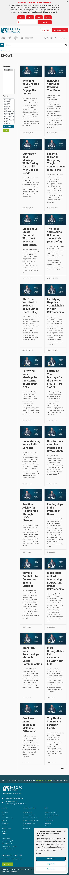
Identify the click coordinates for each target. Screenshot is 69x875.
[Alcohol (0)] (8, 118)
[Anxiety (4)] (8, 123)
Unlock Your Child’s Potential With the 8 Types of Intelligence (29, 236)
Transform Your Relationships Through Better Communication (32, 656)
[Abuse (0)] (8, 101)
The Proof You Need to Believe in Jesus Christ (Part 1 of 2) (30, 306)
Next (63, 768)
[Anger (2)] (8, 122)
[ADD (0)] (8, 105)
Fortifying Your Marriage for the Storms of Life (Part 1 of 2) (54, 379)
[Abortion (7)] (8, 100)
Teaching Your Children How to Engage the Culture (30, 87)
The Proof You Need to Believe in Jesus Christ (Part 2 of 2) (55, 235)
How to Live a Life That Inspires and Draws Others (55, 446)
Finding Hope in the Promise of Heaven (55, 509)
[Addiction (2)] (8, 106)
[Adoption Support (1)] (8, 110)
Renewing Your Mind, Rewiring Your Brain (53, 85)
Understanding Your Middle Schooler (31, 444)
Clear (6, 130)
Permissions (13, 871)
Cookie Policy (5, 871)
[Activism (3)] (8, 103)
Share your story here (43, 780)
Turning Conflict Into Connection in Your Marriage (30, 579)
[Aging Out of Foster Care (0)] (8, 117)
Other (45, 22)
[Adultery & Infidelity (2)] (8, 113)
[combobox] (33, 45)
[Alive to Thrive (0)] (8, 120)
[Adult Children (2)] (8, 112)
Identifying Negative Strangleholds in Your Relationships (55, 306)
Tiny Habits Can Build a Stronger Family (54, 723)
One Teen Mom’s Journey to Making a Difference (29, 725)
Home (2, 51)
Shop (46, 808)
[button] (2, 45)
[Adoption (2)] (8, 108)
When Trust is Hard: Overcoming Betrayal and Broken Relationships (55, 581)
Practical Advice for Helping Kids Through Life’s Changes (30, 512)
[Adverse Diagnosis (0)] (8, 115)
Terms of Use (28, 869)
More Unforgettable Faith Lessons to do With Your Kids (55, 656)
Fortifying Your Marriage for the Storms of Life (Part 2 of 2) (30, 379)
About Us (5, 808)
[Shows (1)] (8, 70)
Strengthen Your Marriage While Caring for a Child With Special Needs (30, 163)
